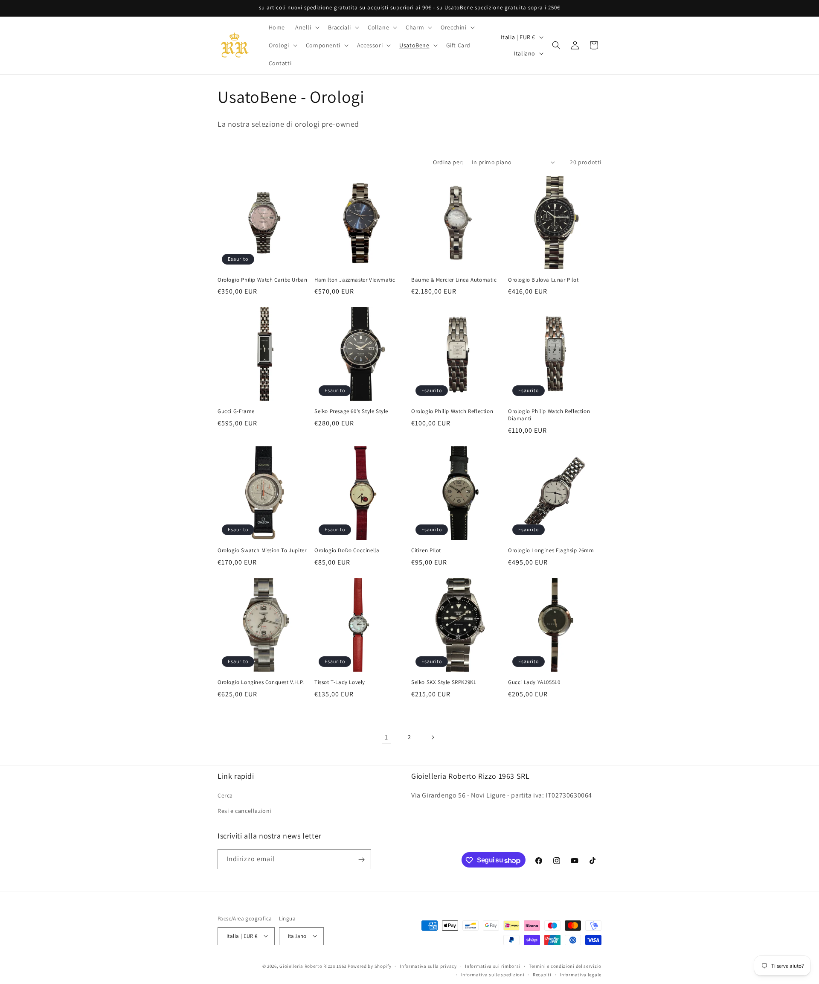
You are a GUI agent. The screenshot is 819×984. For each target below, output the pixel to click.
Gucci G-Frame (236, 411)
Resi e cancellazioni (244, 810)
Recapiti (542, 974)
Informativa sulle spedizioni (493, 974)
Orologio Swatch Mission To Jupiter (262, 550)
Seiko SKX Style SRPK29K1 (443, 682)
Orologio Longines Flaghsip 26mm (551, 550)
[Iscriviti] (361, 860)
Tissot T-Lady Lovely (339, 682)
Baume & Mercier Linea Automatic (454, 280)
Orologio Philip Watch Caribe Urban (262, 280)
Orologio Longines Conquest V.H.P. (261, 682)
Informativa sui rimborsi (492, 966)
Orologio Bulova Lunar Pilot (543, 280)
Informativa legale (580, 974)
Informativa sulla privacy (428, 966)
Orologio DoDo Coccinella (346, 550)
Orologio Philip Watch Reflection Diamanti (549, 415)
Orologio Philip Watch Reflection (452, 411)
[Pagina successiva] (432, 737)
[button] (306, 27)
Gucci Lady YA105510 (534, 682)
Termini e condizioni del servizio (565, 966)
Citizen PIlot (426, 550)
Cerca (225, 795)
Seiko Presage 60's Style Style (351, 411)
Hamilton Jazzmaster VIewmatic (354, 280)
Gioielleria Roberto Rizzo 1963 (312, 966)
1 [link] (386, 737)
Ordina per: (448, 162)
